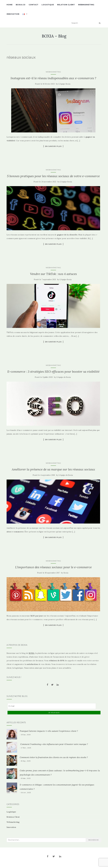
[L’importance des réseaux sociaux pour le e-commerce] (53, 594)
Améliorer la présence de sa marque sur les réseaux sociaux (53, 469)
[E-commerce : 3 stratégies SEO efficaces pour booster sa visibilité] (53, 404)
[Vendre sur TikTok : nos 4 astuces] (53, 306)
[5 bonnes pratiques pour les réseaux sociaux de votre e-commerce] (53, 208)
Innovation (13, 14)
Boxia (66, 573)
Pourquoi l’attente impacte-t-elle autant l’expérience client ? (49, 731)
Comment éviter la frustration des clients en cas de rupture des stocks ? (54, 757)
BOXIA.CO (20, 5)
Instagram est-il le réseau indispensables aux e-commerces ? (53, 78)
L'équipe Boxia (64, 84)
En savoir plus (53, 146)
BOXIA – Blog (54, 36)
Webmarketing (86, 5)
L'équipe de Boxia (64, 377)
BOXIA (31, 653)
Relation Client (66, 5)
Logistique (48, 5)
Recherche (93, 840)
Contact (33, 5)
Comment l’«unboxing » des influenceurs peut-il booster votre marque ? (54, 744)
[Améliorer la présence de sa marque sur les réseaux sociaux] (53, 502)
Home (10, 5)
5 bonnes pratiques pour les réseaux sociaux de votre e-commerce (53, 176)
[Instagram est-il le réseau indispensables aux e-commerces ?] (53, 110)
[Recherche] (99, 23)
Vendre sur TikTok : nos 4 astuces (53, 274)
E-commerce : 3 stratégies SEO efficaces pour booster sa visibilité (53, 371)
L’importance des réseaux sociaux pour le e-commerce (53, 567)
